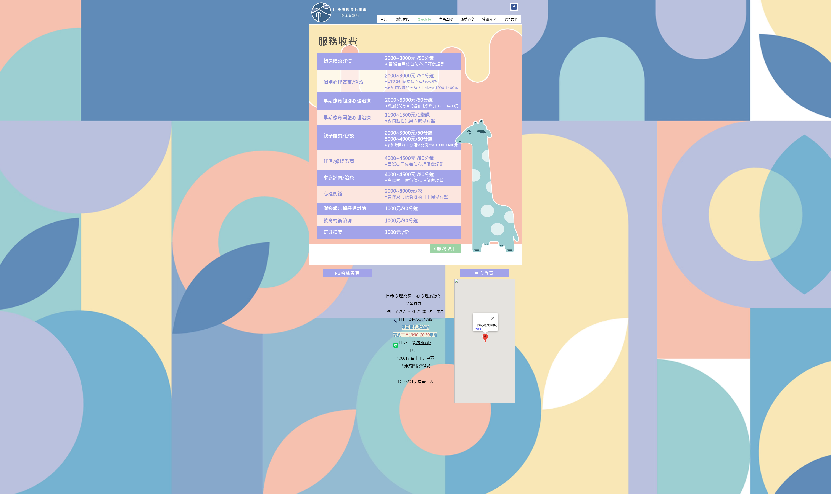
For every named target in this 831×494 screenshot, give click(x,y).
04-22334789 (420, 319)
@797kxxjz (421, 342)
